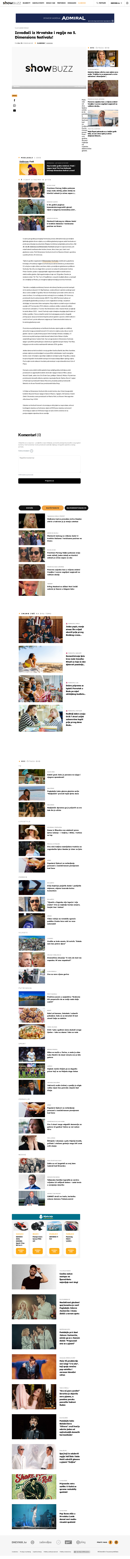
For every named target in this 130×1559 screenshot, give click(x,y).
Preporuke (61, 3)
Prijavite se (49, 481)
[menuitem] (127, 3)
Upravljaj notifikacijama (82, 1552)
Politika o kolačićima (65, 1552)
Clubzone (82, 3)
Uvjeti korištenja (37, 1552)
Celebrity (26, 3)
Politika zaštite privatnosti (51, 1552)
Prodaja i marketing (25, 1552)
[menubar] (127, 3)
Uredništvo (15, 1552)
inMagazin (72, 3)
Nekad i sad (50, 3)
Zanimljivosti (38, 3)
